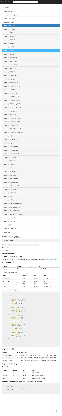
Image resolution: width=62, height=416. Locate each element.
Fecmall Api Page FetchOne (10, 57)
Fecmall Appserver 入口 (9, 218)
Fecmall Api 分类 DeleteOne (10, 189)
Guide (9, 2)
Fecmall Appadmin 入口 (9, 18)
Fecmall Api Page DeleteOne (10, 68)
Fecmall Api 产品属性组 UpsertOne (12, 107)
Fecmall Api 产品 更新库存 (10, 164)
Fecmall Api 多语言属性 (9, 36)
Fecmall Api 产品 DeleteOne (10, 157)
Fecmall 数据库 (7, 225)
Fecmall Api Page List (8, 54)
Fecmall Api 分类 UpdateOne (10, 178)
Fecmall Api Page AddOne (10, 61)
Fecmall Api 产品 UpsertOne (10, 150)
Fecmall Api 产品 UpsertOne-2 (11, 153)
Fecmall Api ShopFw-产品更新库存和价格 (13, 214)
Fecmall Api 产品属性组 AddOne (11, 100)
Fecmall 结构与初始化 (9, 11)
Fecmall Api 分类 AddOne (9, 175)
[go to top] (56, 410)
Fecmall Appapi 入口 (8, 25)
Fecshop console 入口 (9, 22)
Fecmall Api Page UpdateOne (10, 64)
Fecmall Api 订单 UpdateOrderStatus (12, 203)
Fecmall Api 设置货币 (8, 50)
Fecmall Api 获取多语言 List (10, 40)
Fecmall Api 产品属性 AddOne (11, 79)
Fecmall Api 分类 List (8, 168)
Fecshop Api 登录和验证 (51, 259)
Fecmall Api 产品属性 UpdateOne (11, 82)
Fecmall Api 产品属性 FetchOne (11, 75)
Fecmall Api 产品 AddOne (9, 143)
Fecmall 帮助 (6, 232)
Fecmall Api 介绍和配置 (9, 29)
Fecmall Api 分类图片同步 (9, 193)
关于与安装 (6, 8)
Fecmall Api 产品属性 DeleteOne (11, 89)
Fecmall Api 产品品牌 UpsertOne (11, 118)
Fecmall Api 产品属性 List (9, 72)
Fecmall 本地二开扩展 (9, 228)
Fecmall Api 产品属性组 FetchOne (11, 96)
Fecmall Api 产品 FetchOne (10, 139)
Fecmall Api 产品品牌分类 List (10, 125)
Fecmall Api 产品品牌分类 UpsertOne (12, 129)
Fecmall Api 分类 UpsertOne (10, 182)
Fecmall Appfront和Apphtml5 (10, 15)
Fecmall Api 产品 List (8, 136)
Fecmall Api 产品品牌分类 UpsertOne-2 (13, 132)
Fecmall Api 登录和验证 (9, 32)
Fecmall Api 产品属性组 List (10, 93)
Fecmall (3, 2)
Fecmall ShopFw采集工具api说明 (11, 207)
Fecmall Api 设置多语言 (9, 43)
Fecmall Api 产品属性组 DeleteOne (12, 111)
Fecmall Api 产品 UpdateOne (10, 146)
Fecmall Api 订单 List (8, 196)
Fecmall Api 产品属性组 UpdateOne (12, 104)
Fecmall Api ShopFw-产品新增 (11, 210)
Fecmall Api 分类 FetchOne (10, 171)
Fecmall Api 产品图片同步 (9, 161)
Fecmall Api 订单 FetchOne (10, 200)
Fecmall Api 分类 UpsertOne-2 (11, 185)
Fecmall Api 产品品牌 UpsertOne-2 (12, 121)
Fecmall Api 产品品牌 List (9, 114)
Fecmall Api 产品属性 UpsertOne (11, 86)
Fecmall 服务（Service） (9, 221)
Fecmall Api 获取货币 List (9, 47)
